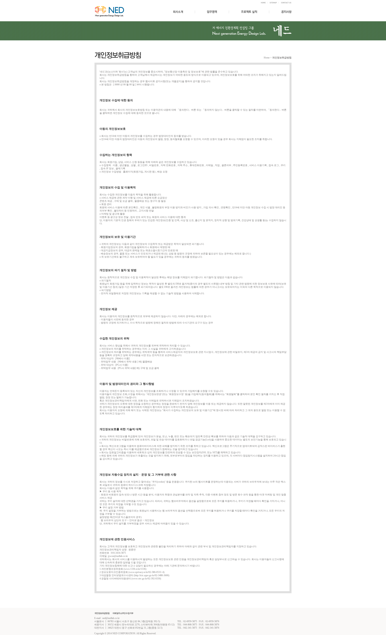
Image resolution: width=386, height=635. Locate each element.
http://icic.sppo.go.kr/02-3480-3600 (151, 575)
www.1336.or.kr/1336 (135, 569)
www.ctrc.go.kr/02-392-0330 (146, 578)
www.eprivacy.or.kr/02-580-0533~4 (146, 572)
